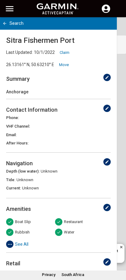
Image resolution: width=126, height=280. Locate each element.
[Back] (4, 23)
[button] (118, 252)
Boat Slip (23, 221)
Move (64, 64)
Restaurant (73, 221)
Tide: (10, 179)
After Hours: (17, 143)
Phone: (12, 117)
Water (69, 232)
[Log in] (106, 12)
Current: (13, 188)
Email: (11, 135)
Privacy (48, 274)
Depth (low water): (22, 171)
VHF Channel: (18, 126)
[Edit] (107, 77)
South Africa (72, 274)
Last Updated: (19, 52)
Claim (64, 52)
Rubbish (22, 232)
